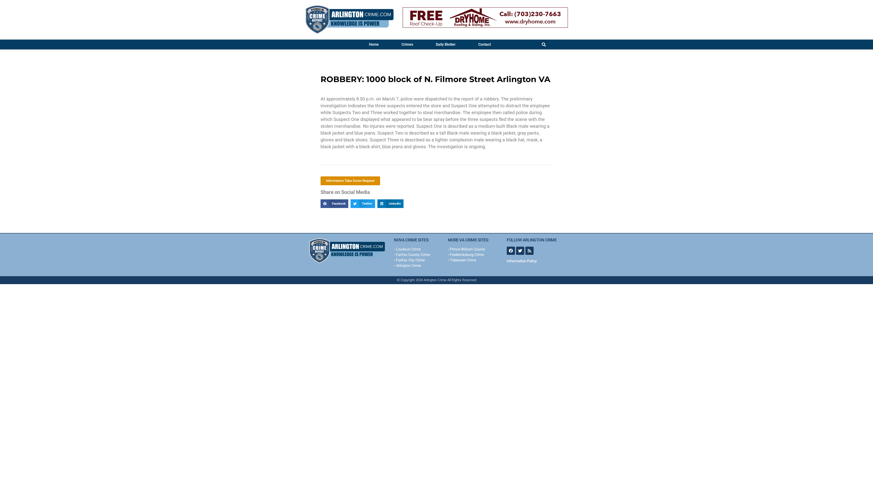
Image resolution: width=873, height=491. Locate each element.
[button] (543, 44)
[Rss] (529, 251)
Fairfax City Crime (410, 260)
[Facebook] (511, 251)
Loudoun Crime (408, 249)
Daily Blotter (446, 44)
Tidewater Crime (463, 260)
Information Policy (522, 261)
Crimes (407, 44)
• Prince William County (466, 249)
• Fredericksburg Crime (466, 255)
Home (374, 44)
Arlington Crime (408, 265)
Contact (484, 44)
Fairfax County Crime (412, 255)
